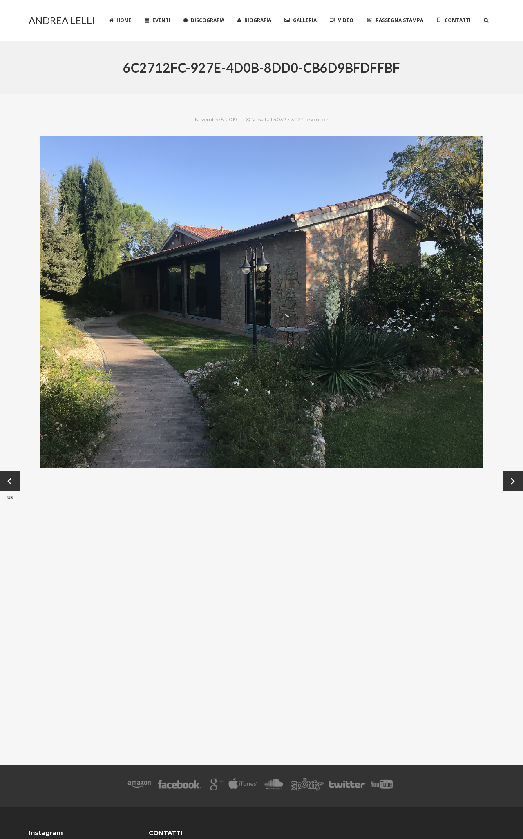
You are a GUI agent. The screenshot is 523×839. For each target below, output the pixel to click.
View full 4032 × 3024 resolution (290, 119)
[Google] (216, 786)
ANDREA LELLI (62, 20)
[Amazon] (139, 786)
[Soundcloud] (273, 786)
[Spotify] (306, 786)
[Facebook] (179, 786)
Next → (513, 481)
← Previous (10, 481)
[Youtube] (382, 786)
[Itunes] (243, 786)
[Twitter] (346, 786)
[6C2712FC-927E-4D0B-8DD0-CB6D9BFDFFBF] (261, 303)
